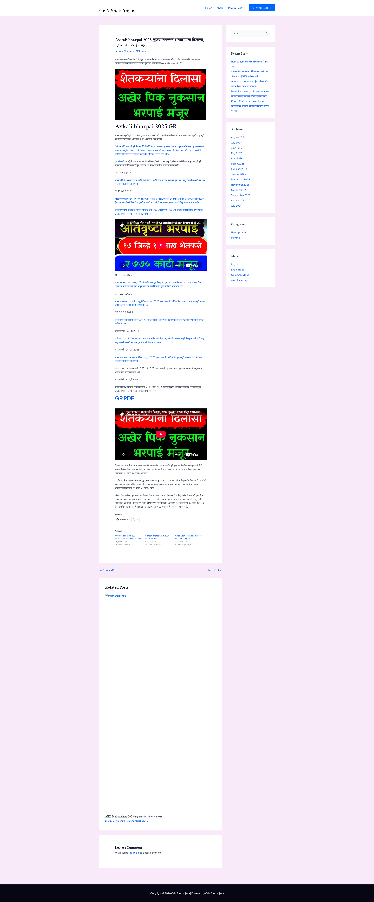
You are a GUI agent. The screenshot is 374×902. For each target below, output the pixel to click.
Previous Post (108, 570)
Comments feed (240, 274)
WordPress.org (239, 280)
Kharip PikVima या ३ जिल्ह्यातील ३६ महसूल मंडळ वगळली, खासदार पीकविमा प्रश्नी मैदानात (250, 106)
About (220, 7)
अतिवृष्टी (120, 161)
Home (208, 7)
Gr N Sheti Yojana (118, 10)
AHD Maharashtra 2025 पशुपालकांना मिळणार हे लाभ (134, 817)
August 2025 (238, 200)
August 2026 (238, 137)
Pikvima (141, 51)
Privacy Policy (236, 7)
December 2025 (240, 179)
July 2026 (236, 142)
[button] (262, 7)
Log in (234, 264)
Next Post (215, 570)
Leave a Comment (125, 51)
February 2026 (239, 168)
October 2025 (239, 189)
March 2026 (237, 163)
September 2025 (241, 195)
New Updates (238, 232)
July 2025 (236, 205)
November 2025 (240, 184)
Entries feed (238, 269)
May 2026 (236, 153)
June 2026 (237, 147)
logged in (134, 852)
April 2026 (237, 158)
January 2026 (238, 174)
